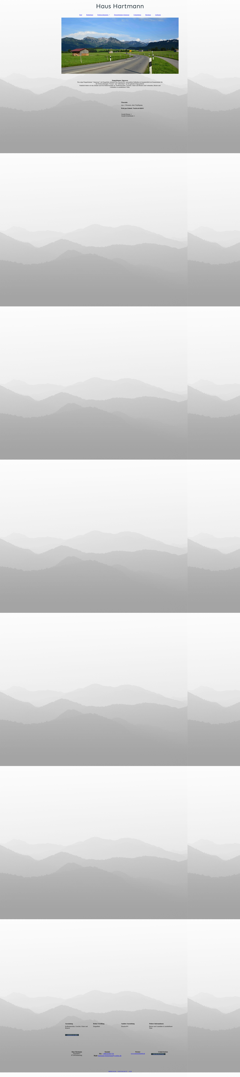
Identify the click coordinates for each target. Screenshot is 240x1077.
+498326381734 (108, 1054)
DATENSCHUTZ (122, 1071)
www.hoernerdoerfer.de (138, 1053)
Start (80, 15)
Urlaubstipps (137, 15)
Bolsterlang (89, 15)
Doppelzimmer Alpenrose (121, 15)
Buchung (148, 15)
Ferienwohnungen (102, 15)
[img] (120, 6)
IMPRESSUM (112, 1071)
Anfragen (158, 15)
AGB (130, 1071)
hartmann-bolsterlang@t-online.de (109, 1056)
